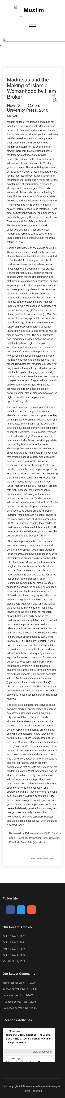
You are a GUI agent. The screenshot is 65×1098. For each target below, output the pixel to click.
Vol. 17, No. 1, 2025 (14, 936)
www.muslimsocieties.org (42, 1086)
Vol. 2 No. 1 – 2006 (25, 982)
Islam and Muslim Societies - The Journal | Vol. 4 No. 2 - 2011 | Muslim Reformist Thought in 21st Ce (28, 1038)
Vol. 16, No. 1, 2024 (14, 949)
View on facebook (42, 1051)
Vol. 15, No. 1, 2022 (14, 961)
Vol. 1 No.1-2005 (24, 995)
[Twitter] (21, 909)
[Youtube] (31, 909)
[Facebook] (10, 909)
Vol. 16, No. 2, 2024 (14, 942)
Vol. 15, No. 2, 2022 (14, 955)
